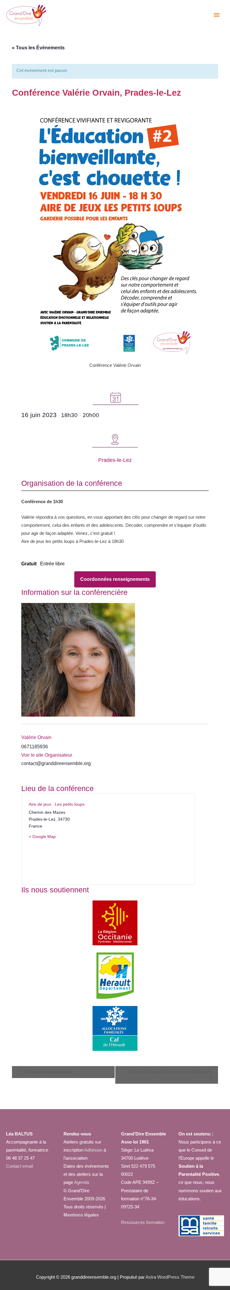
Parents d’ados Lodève (48, 1071)
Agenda (81, 1182)
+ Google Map (42, 836)
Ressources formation (142, 1222)
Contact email (19, 1166)
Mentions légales (81, 1215)
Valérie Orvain (36, 737)
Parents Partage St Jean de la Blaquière (170, 1071)
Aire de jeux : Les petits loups (56, 804)
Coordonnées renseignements (115, 579)
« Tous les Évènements (38, 47)
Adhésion (93, 1150)
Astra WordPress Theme (170, 1277)
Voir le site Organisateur (46, 755)
